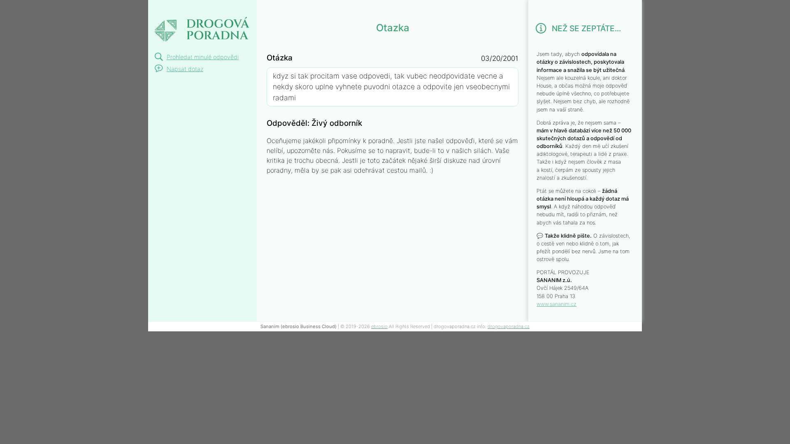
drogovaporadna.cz (509, 326)
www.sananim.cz (556, 304)
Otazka (170, 10)
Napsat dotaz (185, 68)
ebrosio (379, 326)
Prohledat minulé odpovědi (203, 56)
